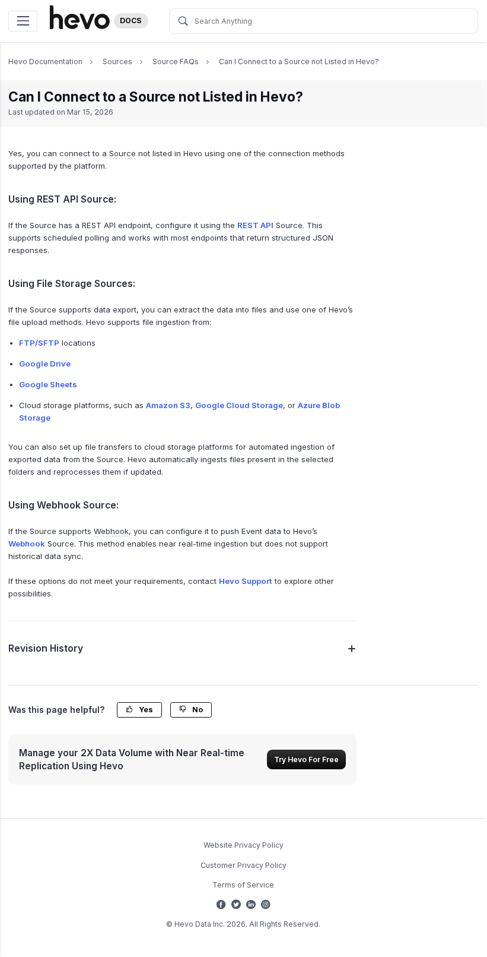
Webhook (26, 543)
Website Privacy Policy (243, 845)
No (196, 709)
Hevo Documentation (45, 61)
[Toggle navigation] (22, 21)
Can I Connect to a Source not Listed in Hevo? (299, 61)
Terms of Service (243, 884)
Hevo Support (245, 581)
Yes (145, 709)
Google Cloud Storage (239, 405)
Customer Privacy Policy (243, 865)
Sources (117, 61)
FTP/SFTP (39, 343)
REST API (255, 225)
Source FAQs (175, 61)
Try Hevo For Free (306, 759)
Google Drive (45, 363)
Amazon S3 (168, 405)
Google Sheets (48, 384)
